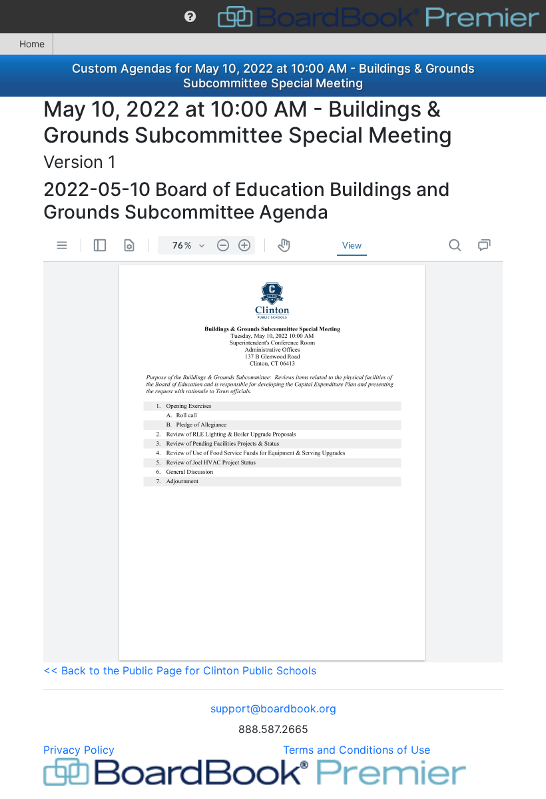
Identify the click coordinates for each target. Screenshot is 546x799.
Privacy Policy (79, 749)
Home (32, 43)
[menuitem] (190, 16)
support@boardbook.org (273, 708)
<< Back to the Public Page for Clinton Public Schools (179, 670)
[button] (190, 16)
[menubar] (273, 16)
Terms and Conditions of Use (356, 749)
